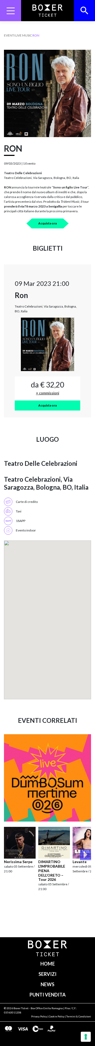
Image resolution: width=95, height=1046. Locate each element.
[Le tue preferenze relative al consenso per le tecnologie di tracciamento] (86, 1037)
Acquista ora (47, 223)
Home (47, 964)
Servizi (47, 974)
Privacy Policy (39, 1016)
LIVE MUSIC (23, 35)
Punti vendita (48, 995)
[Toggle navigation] (10, 10)
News (47, 984)
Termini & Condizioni (78, 1016)
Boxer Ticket (20, 1008)
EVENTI (9, 35)
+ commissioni (47, 393)
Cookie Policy (56, 1016)
